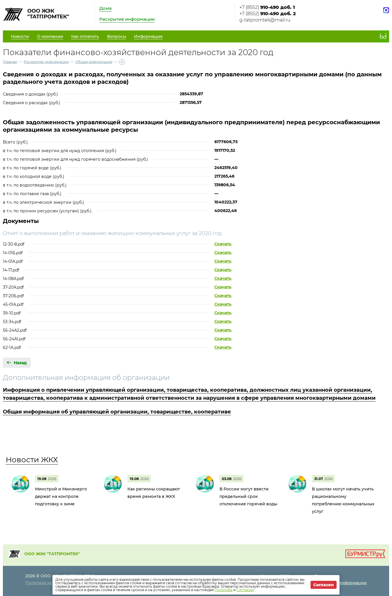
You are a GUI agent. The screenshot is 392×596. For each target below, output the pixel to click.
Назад (20, 362)
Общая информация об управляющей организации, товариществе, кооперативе (117, 412)
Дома (105, 8)
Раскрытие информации (127, 19)
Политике (223, 590)
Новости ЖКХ (32, 459)
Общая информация (93, 62)
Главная (10, 62)
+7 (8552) (267, 7)
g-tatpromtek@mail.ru (264, 20)
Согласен (323, 584)
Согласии (245, 590)
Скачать (222, 243)
